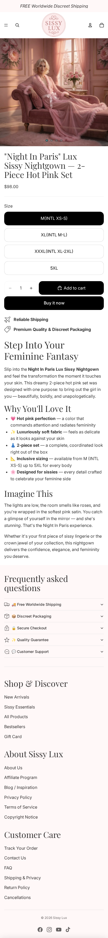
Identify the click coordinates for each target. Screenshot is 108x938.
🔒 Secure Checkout (29, 628)
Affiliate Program (20, 777)
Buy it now (54, 303)
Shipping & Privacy (22, 877)
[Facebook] (40, 929)
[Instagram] (49, 929)
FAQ (8, 867)
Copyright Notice (21, 817)
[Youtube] (59, 929)
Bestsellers (14, 726)
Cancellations (17, 897)
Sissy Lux (60, 918)
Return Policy (17, 887)
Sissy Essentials (19, 707)
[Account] (90, 25)
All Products (16, 716)
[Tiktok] (68, 929)
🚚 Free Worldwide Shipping (36, 604)
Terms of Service (20, 807)
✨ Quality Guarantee (30, 639)
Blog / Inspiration (20, 787)
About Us (13, 767)
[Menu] (6, 25)
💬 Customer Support (30, 651)
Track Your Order (21, 848)
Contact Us (15, 857)
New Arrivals (16, 697)
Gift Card (13, 736)
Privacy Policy (18, 797)
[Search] (17, 25)
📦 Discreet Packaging (31, 616)
